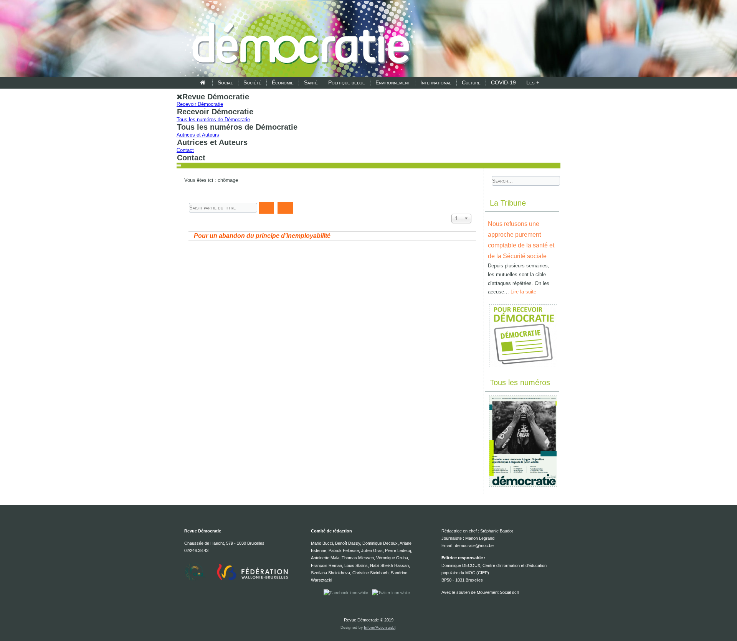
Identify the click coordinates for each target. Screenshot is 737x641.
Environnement (392, 82)
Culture (471, 82)
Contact (185, 150)
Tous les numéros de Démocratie (213, 119)
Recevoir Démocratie (200, 104)
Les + (532, 82)
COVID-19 (503, 82)
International (435, 82)
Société (252, 82)
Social (225, 82)
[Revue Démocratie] (298, 39)
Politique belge (346, 82)
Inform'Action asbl (379, 627)
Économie (283, 82)
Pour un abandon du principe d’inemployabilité (262, 235)
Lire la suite (523, 292)
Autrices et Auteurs (198, 135)
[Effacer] (285, 208)
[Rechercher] (266, 208)
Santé (311, 82)
